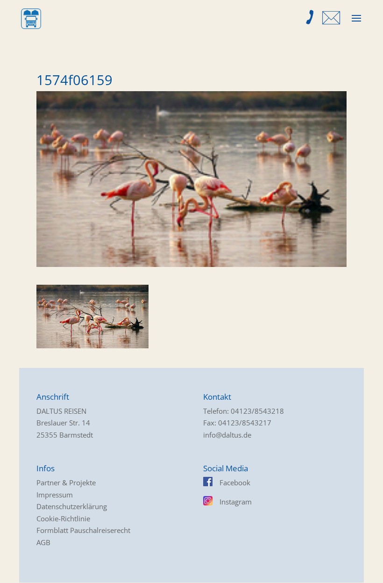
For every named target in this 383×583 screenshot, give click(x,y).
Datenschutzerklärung (71, 506)
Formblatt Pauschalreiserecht (83, 530)
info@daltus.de (227, 434)
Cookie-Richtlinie (63, 518)
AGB (43, 542)
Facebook (235, 482)
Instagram (236, 501)
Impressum (54, 494)
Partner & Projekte (66, 482)
